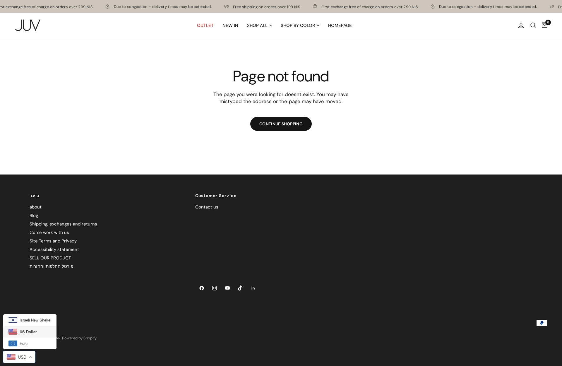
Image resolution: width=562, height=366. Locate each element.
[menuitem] (205, 25)
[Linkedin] (253, 288)
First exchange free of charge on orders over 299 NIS (364, 6)
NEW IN (230, 25)
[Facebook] (201, 288)
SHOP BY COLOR (298, 25)
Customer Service (216, 196)
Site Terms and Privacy (53, 241)
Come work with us (49, 232)
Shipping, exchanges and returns (63, 224)
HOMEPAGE (340, 25)
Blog (34, 215)
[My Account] (521, 25)
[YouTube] (227, 288)
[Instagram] (214, 288)
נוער (34, 196)
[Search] (533, 25)
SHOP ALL (257, 25)
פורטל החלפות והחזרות (51, 266)
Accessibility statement (54, 249)
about (36, 207)
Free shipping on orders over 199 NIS (261, 6)
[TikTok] (240, 288)
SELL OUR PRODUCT (50, 258)
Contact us (206, 207)
